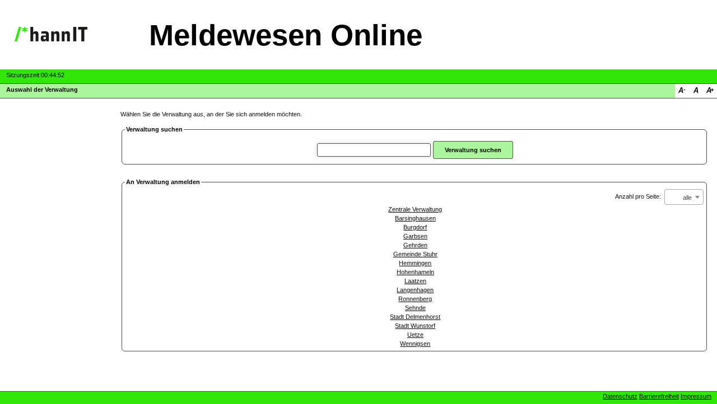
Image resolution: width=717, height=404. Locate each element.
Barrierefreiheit (659, 396)
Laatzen (415, 281)
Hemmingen (415, 263)
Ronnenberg (415, 298)
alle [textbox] (687, 197)
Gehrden (415, 245)
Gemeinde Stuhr (415, 254)
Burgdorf (415, 227)
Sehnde (415, 307)
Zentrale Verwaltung (415, 209)
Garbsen (415, 236)
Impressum (696, 396)
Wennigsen (415, 343)
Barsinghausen (415, 218)
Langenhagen (415, 289)
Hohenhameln (415, 272)
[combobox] (684, 197)
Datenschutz (620, 396)
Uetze (415, 334)
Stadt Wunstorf (415, 325)
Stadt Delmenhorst (415, 316)
